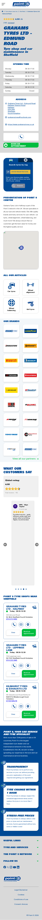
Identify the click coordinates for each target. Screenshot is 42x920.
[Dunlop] (11, 390)
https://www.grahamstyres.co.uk (21, 124)
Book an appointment (18, 145)
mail (21, 624)
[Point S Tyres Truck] (31, 449)
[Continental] (31, 345)
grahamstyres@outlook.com (19, 117)
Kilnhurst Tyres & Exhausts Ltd (16, 688)
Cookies (21, 895)
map (27, 624)
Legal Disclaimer (21, 890)
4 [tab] (23, 589)
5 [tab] (26, 589)
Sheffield (22, 11)
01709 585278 (11, 701)
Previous (5, 544)
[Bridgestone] (11, 345)
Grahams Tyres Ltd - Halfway (16, 608)
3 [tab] (21, 589)
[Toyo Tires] (11, 434)
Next (37, 544)
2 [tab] (18, 589)
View (13, 632)
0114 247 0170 (21, 136)
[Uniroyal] (11, 404)
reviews (11, 23)
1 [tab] (15, 589)
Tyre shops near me (11, 11)
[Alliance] (31, 404)
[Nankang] (31, 419)
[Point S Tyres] (11, 331)
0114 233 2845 (11, 660)
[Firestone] (31, 375)
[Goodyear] (31, 331)
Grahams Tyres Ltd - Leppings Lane (16, 647)
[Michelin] (31, 360)
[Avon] (11, 419)
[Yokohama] (11, 375)
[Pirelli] (11, 360)
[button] (21, 248)
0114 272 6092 (11, 619)
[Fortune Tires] (11, 449)
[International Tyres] (31, 434)
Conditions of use (21, 899)
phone (14, 624)
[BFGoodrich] (31, 390)
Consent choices (21, 904)
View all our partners (24, 459)
